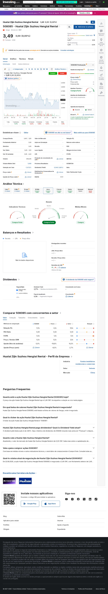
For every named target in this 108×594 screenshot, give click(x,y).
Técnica (22, 59)
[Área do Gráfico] (9, 69)
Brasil (23, 9)
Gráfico (13, 59)
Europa (84, 9)
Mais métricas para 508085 (84, 132)
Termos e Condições (68, 589)
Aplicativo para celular (11, 520)
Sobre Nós (61, 516)
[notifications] (100, 2)
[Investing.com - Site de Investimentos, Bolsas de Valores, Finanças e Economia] (11, 2)
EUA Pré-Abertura (40, 9)
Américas (78, 9)
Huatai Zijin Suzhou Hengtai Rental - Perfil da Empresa (36, 356)
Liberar (37, 347)
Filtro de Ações (16, 9)
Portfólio (6, 525)
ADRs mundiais (51, 9)
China (92, 373)
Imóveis (92, 368)
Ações (6, 9)
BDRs (68, 9)
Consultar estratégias (67, 50)
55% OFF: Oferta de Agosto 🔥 (67, 2)
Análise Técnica (12, 183)
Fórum (30, 59)
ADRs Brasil (60, 9)
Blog (5, 516)
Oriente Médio (92, 9)
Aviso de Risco (100, 589)
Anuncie (60, 520)
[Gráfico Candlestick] (5, 69)
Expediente (61, 529)
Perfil (14, 64)
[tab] (7, 191)
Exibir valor (89, 35)
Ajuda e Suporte (63, 525)
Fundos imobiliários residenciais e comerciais (85, 363)
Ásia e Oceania (102, 9)
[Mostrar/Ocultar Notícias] (52, 69)
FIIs (72, 9)
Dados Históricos (23, 64)
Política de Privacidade (85, 589)
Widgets (6, 529)
